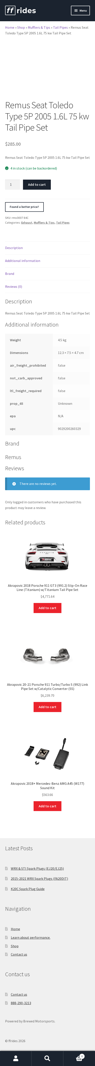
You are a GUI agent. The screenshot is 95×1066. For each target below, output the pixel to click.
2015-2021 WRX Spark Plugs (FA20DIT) (39, 878)
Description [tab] (14, 248)
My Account (16, 1058)
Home (9, 27)
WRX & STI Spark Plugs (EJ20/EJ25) (37, 868)
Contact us (19, 954)
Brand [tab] (9, 273)
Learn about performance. (30, 937)
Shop (21, 27)
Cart (73, 1055)
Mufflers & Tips (39, 27)
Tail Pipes (60, 27)
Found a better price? (24, 207)
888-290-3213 (21, 1003)
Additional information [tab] (22, 260)
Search (47, 1058)
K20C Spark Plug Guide (28, 889)
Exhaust (26, 223)
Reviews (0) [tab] (13, 286)
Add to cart (37, 184)
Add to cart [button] (47, 608)
